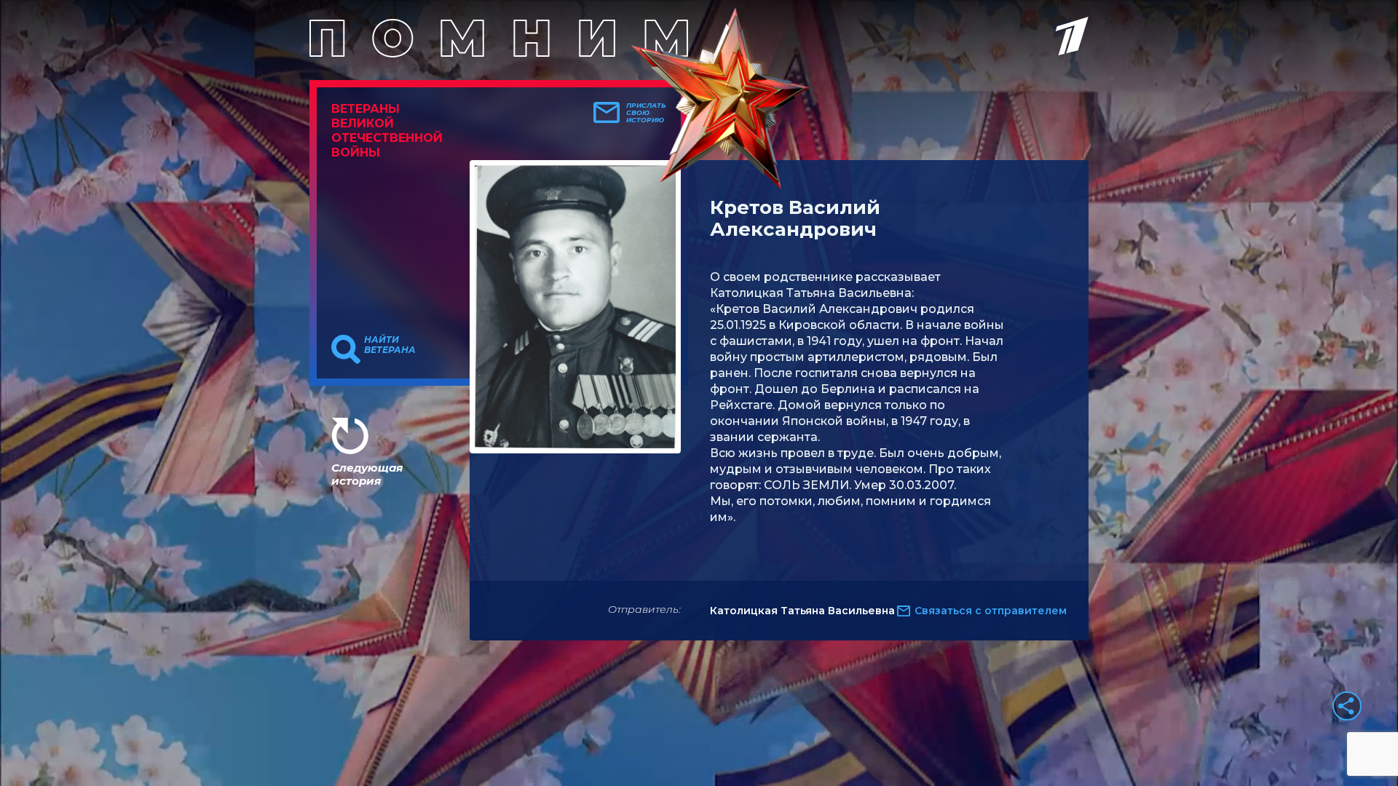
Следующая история (367, 474)
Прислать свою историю (646, 113)
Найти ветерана (390, 345)
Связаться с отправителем (991, 610)
